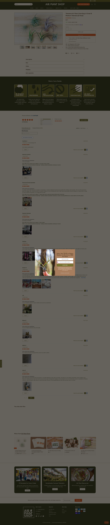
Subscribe (65, 265)
